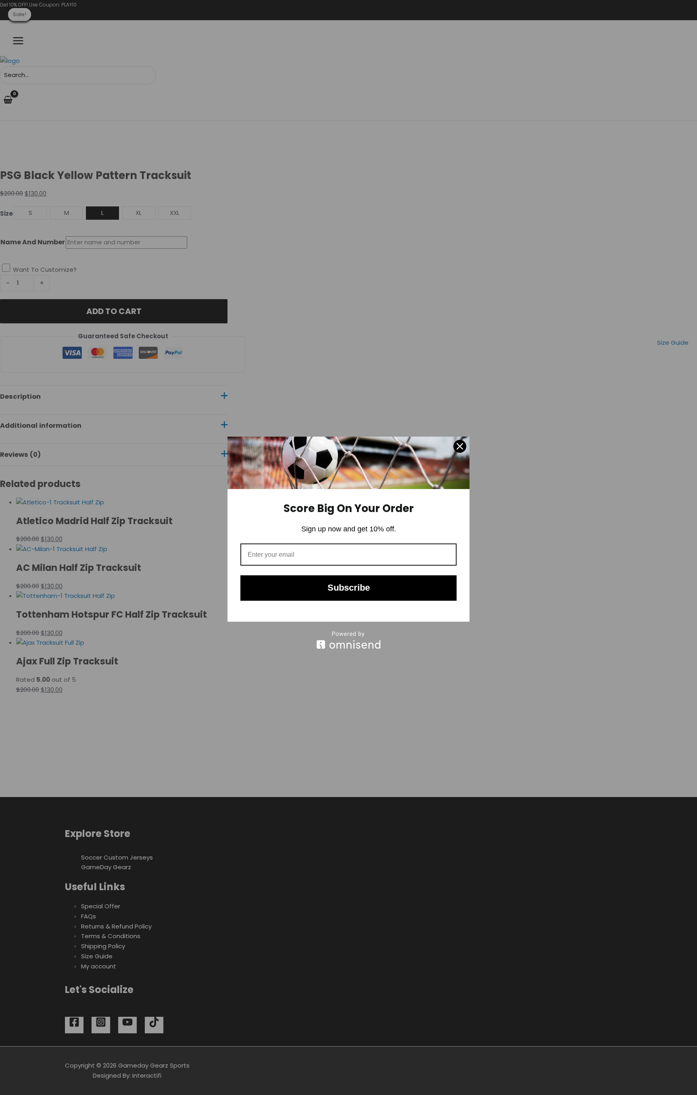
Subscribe (349, 588)
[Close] (460, 446)
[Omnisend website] (348, 640)
